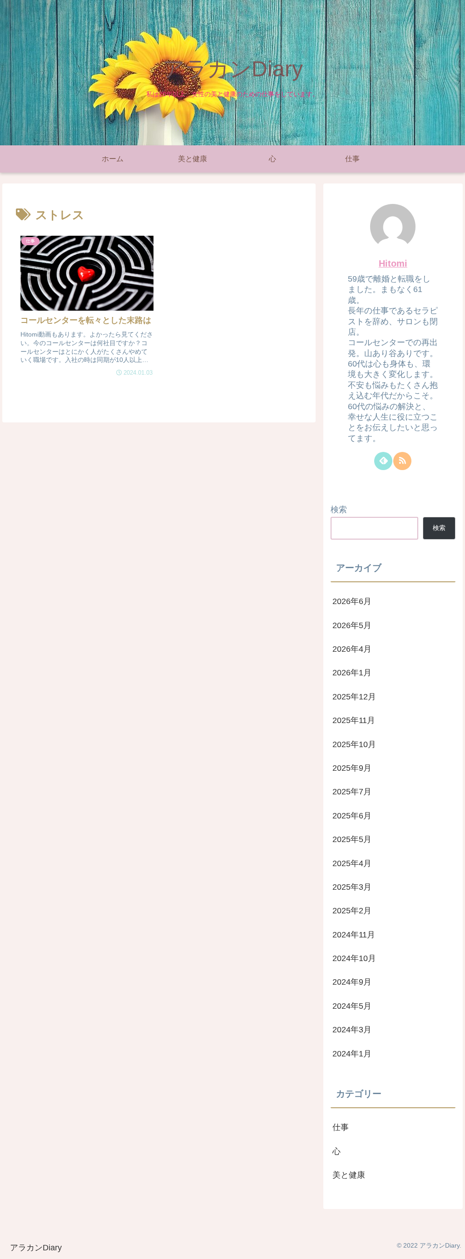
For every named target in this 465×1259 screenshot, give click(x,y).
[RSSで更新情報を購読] (402, 461)
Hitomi (393, 263)
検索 (339, 509)
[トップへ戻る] (451, 1245)
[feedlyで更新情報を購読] (383, 461)
